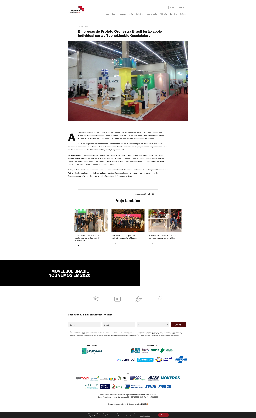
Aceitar (163, 415)
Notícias (183, 14)
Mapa (107, 14)
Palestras (139, 14)
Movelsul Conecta (126, 14)
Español (181, 7)
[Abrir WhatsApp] (251, 413)
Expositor (173, 14)
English (172, 7)
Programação (152, 14)
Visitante (163, 14)
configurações (145, 416)
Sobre (114, 14)
